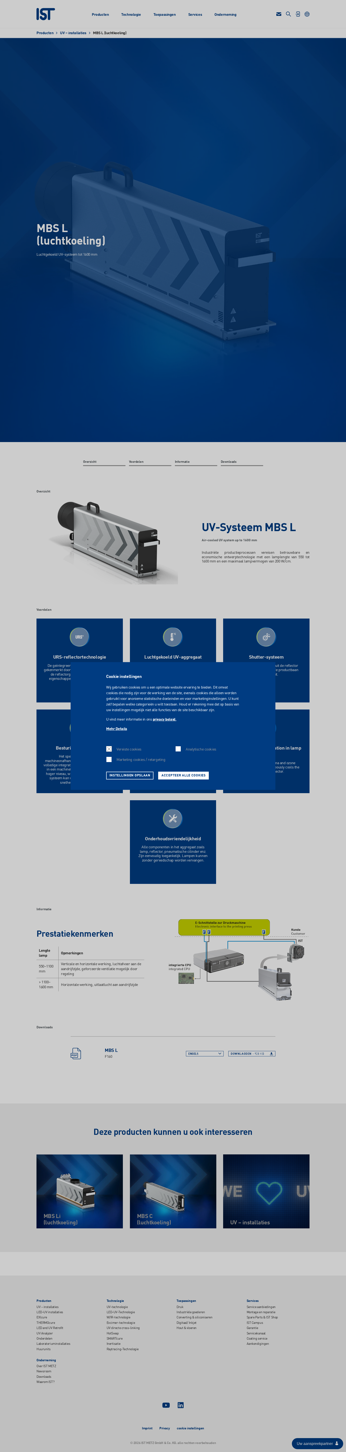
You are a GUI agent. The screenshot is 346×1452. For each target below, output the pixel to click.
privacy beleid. (164, 720)
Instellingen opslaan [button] (129, 775)
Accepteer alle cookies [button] (183, 775)
